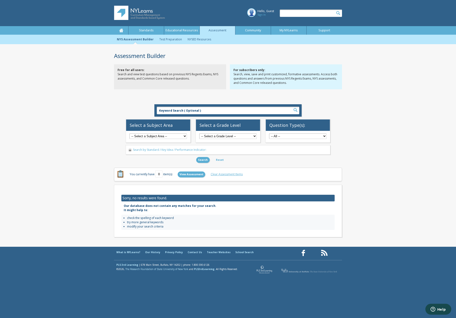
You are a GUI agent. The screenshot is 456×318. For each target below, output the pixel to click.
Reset (220, 159)
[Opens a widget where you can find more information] (438, 310)
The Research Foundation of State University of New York (156, 269)
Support (324, 30)
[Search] (338, 13)
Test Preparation (170, 39)
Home (121, 30)
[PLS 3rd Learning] (264, 270)
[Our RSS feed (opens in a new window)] (324, 253)
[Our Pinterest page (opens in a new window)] (314, 253)
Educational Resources (182, 30)
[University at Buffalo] (309, 270)
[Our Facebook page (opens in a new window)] (303, 253)
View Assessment (191, 174)
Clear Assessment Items (227, 174)
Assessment (217, 30)
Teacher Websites (219, 252)
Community (253, 30)
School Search (244, 252)
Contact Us (195, 252)
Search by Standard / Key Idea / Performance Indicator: (169, 150)
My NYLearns (289, 30)
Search (203, 159)
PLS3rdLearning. (204, 269)
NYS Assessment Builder (135, 39)
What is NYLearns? (128, 252)
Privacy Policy (174, 252)
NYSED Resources (199, 39)
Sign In (261, 14)
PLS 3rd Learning (127, 264)
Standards (146, 30)
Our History (152, 252)
